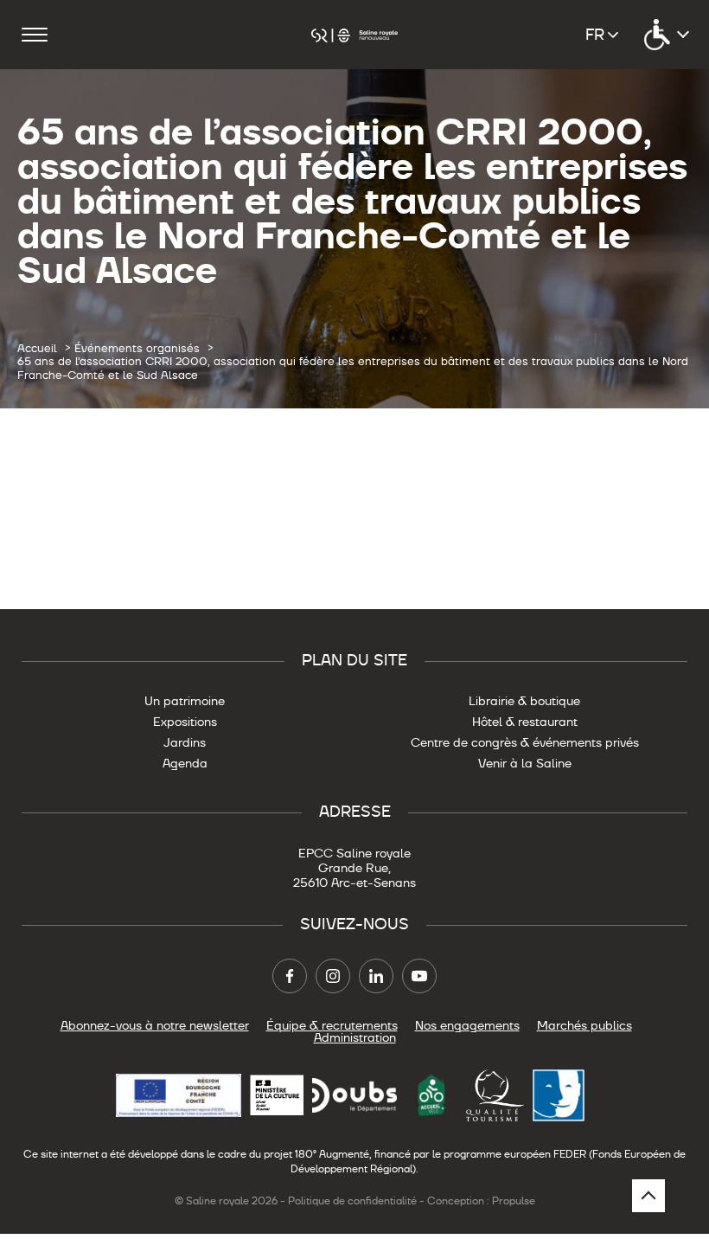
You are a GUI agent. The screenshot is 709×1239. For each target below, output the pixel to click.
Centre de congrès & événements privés (525, 742)
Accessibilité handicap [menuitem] (665, 34)
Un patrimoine (184, 701)
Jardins (184, 742)
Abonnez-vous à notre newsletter (155, 1025)
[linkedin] (376, 976)
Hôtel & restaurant (525, 722)
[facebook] (289, 976)
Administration (355, 1037)
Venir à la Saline (525, 763)
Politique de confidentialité (352, 1201)
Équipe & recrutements (332, 1025)
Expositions (185, 722)
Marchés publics (584, 1025)
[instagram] (333, 976)
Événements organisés (137, 349)
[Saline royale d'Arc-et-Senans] (354, 34)
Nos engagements (467, 1025)
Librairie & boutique (524, 701)
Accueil (37, 349)
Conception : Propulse (481, 1201)
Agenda (185, 763)
